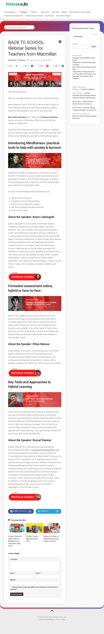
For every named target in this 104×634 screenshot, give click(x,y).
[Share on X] (11, 66)
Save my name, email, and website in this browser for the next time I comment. (34, 588)
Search (75, 44)
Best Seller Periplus (63, 16)
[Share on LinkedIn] (57, 66)
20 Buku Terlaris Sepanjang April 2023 (32, 538)
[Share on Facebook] (27, 66)
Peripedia (23, 12)
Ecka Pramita (77, 108)
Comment (14, 559)
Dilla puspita (76, 101)
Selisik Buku (45, 12)
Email (38, 573)
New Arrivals (49, 16)
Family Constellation (88, 89)
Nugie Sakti (47, 60)
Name (12, 573)
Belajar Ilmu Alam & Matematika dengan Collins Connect (51, 538)
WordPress (51, 619)
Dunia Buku (55, 12)
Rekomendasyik (9, 12)
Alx (64, 619)
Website (13, 580)
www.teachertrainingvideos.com (45, 450)
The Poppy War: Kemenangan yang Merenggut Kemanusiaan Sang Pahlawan (84, 76)
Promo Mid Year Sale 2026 (13, 16)
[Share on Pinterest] (42, 66)
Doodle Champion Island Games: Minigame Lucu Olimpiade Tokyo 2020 (15, 541)
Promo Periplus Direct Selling (79, 12)
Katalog (64, 12)
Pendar (33, 12)
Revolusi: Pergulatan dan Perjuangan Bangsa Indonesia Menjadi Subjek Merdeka (84, 95)
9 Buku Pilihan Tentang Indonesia (83, 72)
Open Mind (12, 60)
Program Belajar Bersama (34, 16)
